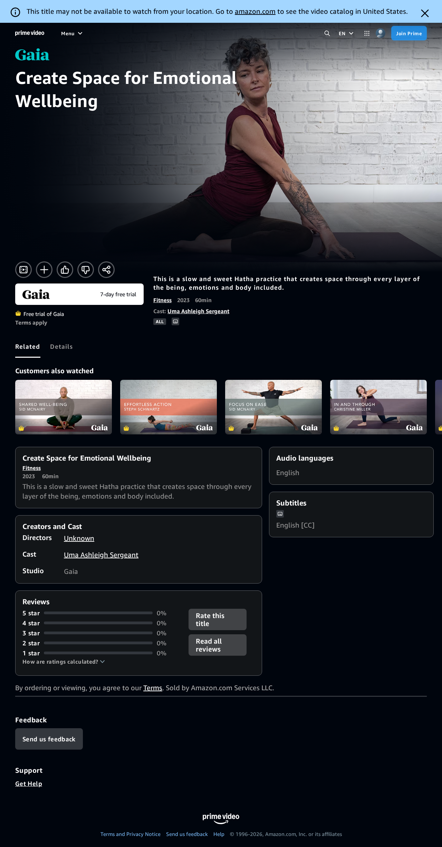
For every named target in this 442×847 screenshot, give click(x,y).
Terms (152, 688)
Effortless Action (168, 407)
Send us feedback (187, 834)
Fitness (162, 300)
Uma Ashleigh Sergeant (198, 311)
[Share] (106, 269)
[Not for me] (85, 269)
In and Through (378, 407)
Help (218, 834)
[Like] (65, 269)
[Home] (29, 33)
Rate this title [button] (210, 619)
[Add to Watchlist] (44, 269)
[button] (63, 661)
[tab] (27, 346)
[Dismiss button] (425, 13)
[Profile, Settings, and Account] (380, 33)
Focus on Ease (273, 407)
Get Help (28, 783)
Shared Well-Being (63, 407)
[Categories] (367, 33)
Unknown (79, 538)
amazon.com (255, 11)
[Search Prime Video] (327, 33)
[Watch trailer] (23, 269)
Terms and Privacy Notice (130, 834)
